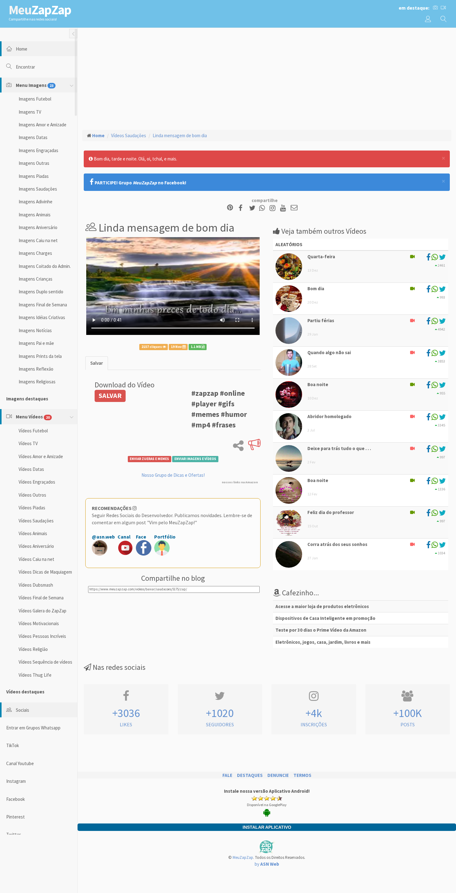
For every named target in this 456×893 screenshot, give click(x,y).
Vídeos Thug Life (35, 675)
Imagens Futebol (35, 99)
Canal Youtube (20, 763)
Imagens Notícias (35, 330)
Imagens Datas (33, 137)
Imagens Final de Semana (43, 305)
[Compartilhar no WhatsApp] (263, 208)
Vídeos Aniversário (36, 546)
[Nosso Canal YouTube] (284, 208)
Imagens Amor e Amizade (42, 125)
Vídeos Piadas (32, 508)
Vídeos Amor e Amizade (41, 456)
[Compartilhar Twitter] (253, 208)
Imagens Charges (35, 253)
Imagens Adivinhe (35, 202)
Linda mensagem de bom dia (180, 135)
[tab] (96, 363)
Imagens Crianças (35, 279)
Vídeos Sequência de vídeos (45, 662)
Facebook (15, 799)
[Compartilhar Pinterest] (230, 208)
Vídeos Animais (33, 533)
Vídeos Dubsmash (36, 585)
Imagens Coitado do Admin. (45, 266)
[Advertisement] (266, 77)
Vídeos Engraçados (37, 482)
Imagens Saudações (38, 189)
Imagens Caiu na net (38, 240)
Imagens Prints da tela (40, 356)
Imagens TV (30, 112)
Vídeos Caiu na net (36, 559)
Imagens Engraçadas (38, 150)
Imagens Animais (35, 215)
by (267, 864)
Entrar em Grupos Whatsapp (33, 728)
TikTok (12, 745)
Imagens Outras (34, 163)
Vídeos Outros (32, 495)
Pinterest (15, 817)
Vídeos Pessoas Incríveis (42, 636)
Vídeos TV (28, 443)
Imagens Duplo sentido (41, 292)
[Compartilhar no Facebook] (242, 208)
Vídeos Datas (31, 469)
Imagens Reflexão (36, 369)
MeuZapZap (243, 857)
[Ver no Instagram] (273, 208)
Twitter (13, 834)
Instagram (16, 781)
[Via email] (294, 208)
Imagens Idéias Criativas (42, 317)
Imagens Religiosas (37, 382)
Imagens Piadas (34, 176)
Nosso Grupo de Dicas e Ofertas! (173, 475)
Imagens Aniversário (38, 227)
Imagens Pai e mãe (36, 343)
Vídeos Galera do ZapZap (42, 611)
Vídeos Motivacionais (39, 623)
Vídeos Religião (33, 649)
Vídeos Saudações (36, 521)
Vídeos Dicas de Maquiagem (45, 572)
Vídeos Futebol (33, 431)
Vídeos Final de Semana (41, 598)
